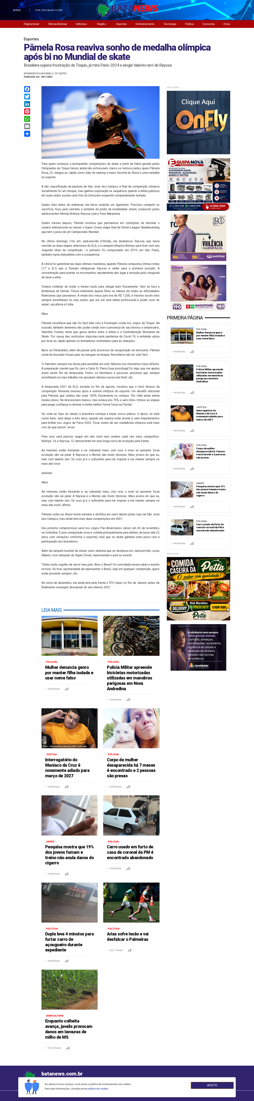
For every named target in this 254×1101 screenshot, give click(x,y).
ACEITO (212, 1085)
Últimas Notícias (57, 24)
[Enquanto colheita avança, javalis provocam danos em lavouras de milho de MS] (69, 990)
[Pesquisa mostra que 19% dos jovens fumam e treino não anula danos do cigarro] (69, 815)
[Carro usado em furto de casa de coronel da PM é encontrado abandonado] (131, 815)
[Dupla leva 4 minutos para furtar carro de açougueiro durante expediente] (69, 903)
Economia (209, 24)
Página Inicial (31, 24)
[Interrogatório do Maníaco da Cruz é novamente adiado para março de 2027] (69, 728)
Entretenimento (145, 24)
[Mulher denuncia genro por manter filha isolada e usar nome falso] (69, 636)
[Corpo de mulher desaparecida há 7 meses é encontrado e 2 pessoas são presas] (131, 728)
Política (189, 24)
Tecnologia (169, 24)
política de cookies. (98, 1088)
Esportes (121, 24)
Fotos (227, 24)
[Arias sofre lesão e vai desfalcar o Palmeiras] (131, 903)
